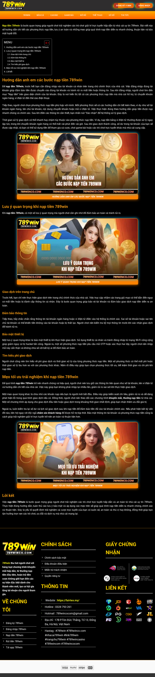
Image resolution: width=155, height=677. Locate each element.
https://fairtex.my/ (68, 600)
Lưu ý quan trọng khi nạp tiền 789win (23, 51)
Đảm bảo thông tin (19, 58)
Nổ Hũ (83, 15)
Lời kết (9, 71)
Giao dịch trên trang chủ (21, 54)
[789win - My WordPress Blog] (44, 5)
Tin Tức (125, 15)
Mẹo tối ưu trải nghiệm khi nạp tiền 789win (26, 68)
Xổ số (111, 15)
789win (26, 15)
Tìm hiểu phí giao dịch (20, 64)
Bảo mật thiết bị (18, 61)
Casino (54, 15)
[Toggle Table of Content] (45, 42)
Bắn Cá (40, 15)
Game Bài (69, 15)
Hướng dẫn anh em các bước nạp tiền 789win (27, 47)
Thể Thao (97, 15)
